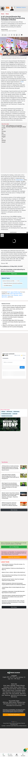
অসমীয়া (15, 678)
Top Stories (5, 462)
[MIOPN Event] (10, 424)
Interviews (6, 687)
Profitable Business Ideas (6, 413)
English (5, 677)
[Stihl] (7, 8)
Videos (20, 687)
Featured (19, 688)
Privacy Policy (6, 723)
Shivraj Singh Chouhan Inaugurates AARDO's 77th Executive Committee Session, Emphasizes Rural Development (14, 317)
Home (4, 755)
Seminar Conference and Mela (8, 280)
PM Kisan (3, 411)
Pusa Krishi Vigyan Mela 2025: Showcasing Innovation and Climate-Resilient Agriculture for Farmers (14, 322)
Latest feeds (5, 562)
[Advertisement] (14, 158)
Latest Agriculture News (16, 293)
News (8, 685)
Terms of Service (12, 723)
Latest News (10, 755)
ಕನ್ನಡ (9, 678)
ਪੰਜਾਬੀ (13, 677)
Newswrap (7, 695)
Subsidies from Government (7, 415)
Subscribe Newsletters (14, 557)
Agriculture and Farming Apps (18, 695)
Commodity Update (20, 690)
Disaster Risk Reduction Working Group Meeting (12, 283)
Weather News (16, 411)
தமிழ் (17, 677)
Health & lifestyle (20, 685)
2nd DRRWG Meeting (7, 285)
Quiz (7, 693)
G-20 (22, 81)
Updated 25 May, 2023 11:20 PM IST (8, 30)
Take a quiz (14, 273)
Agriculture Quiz (6, 295)
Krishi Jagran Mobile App (13, 292)
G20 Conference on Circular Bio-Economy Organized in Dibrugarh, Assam (16, 126)
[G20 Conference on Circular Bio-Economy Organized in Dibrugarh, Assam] (4, 134)
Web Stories (14, 696)
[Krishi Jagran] (14, 673)
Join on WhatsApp (14, 547)
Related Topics (6, 278)
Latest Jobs (15, 413)
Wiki (23, 687)
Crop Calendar (14, 295)
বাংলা (24, 677)
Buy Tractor (23, 755)
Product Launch (10, 690)
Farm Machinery (7, 692)
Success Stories (12, 688)
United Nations (19, 179)
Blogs (4, 693)
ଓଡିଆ (12, 678)
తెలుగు (18, 678)
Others (23, 692)
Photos (16, 755)
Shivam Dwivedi (4, 29)
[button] (27, 232)
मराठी (10, 677)
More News (14, 607)
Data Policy (18, 723)
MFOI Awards (9, 411)
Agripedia (12, 685)
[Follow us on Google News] (14, 721)
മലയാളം (20, 677)
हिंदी (8, 677)
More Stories (14, 510)
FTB (10, 693)
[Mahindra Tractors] (20, 8)
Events (11, 687)
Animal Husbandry (16, 692)
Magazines (4, 688)
